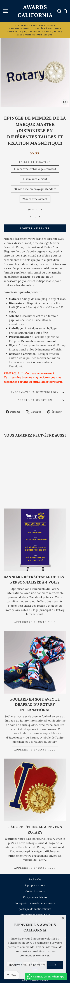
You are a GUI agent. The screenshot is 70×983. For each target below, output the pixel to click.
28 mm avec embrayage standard (35, 189)
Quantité (35, 209)
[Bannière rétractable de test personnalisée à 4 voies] (35, 540)
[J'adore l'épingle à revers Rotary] (35, 790)
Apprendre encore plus (35, 622)
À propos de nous (35, 885)
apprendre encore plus (35, 749)
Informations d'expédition (35, 392)
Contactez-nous (35, 891)
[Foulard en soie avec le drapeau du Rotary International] (35, 662)
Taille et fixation (35, 162)
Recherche (35, 879)
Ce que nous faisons (35, 897)
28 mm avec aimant (34, 199)
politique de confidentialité (35, 909)
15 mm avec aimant (35, 179)
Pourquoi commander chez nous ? (35, 903)
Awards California (35, 11)
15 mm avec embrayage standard (35, 169)
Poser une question (35, 400)
